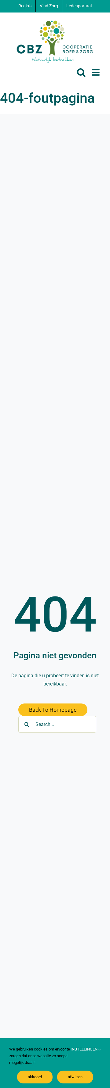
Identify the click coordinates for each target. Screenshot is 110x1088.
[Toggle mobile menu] (96, 72)
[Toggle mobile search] (81, 72)
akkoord (35, 1077)
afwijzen (75, 1077)
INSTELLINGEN (84, 1049)
